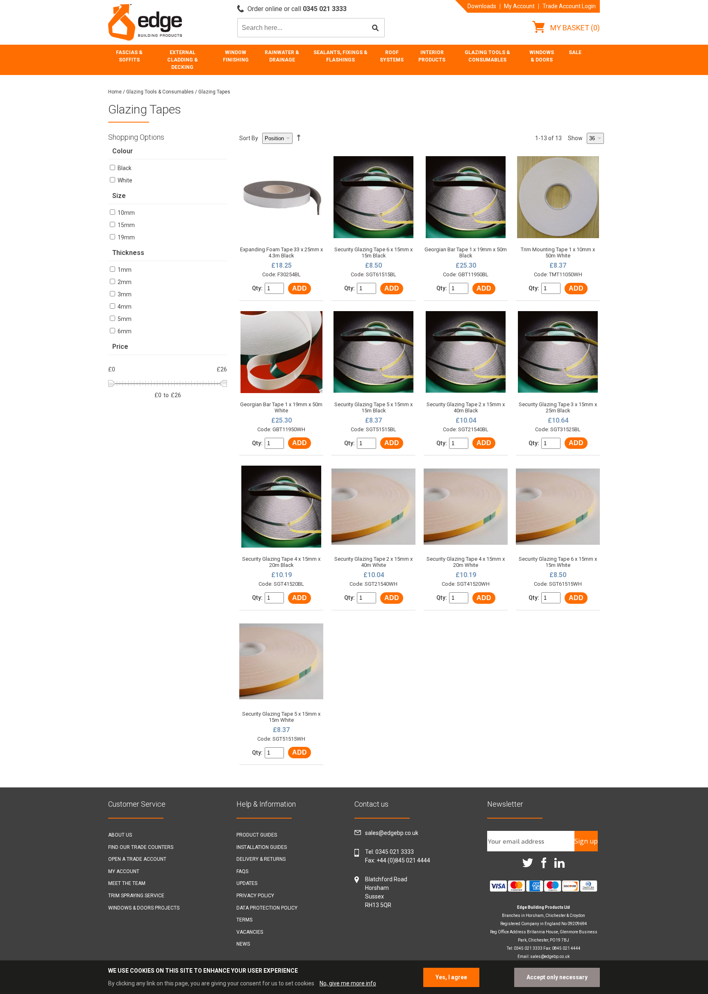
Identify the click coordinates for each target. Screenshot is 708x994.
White (124, 180)
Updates (246, 883)
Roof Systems (392, 56)
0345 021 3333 (394, 851)
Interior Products (431, 56)
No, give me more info (348, 983)
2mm (124, 282)
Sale (575, 52)
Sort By (248, 138)
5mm (124, 319)
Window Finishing (236, 56)
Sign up (586, 841)
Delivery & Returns (261, 859)
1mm (124, 269)
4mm (124, 306)
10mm (125, 212)
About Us (120, 835)
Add (299, 288)
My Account (519, 6)
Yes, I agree (451, 977)
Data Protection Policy (266, 908)
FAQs (242, 871)
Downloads (481, 6)
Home (115, 92)
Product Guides (256, 835)
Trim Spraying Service (136, 895)
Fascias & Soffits (129, 56)
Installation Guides (261, 847)
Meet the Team (126, 883)
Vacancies (249, 932)
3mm (124, 294)
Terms (244, 920)
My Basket (574, 27)
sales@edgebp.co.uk (391, 833)
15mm (125, 225)
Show (575, 138)
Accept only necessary (557, 977)
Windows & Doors (541, 56)
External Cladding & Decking (182, 60)
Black (124, 168)
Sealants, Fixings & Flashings (340, 56)
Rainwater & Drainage (282, 56)
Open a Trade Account (137, 859)
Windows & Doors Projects (143, 908)
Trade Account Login (569, 6)
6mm (124, 331)
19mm (125, 237)
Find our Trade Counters (140, 847)
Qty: (257, 288)
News (243, 944)
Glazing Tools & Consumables (487, 56)
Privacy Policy (255, 895)
